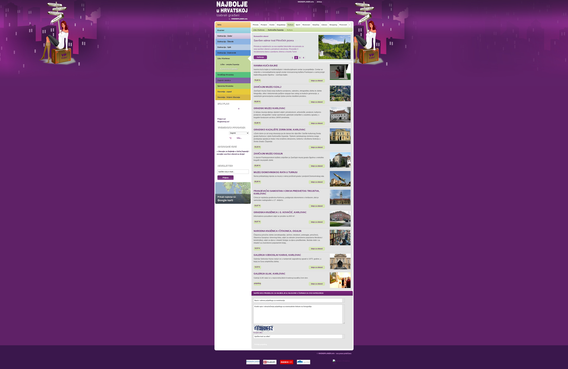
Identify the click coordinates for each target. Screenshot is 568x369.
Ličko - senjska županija (229, 64)
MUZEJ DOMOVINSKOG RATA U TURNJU (275, 172)
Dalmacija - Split (224, 47)
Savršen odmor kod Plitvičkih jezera (274, 40)
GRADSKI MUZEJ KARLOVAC (269, 108)
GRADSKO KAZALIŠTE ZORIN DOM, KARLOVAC (279, 129)
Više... (239, 138)
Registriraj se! (223, 122)
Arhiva (319, 2)
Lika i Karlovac (223, 58)
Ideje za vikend (317, 81)
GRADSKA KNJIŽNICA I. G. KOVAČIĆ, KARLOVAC (280, 212)
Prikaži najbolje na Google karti (233, 193)
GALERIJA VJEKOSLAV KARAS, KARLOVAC (277, 255)
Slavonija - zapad (224, 92)
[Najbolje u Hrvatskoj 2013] (342, 364)
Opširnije (260, 57)
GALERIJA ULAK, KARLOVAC (269, 273)
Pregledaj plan (226, 114)
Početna (338, 1)
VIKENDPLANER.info (306, 2)
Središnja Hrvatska (225, 75)
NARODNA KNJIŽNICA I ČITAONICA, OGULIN (277, 231)
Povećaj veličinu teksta (352, 2)
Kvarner (220, 30)
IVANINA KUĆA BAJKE (266, 65)
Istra (219, 25)
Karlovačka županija (229, 69)
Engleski (294, 2)
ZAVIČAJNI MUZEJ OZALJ (267, 87)
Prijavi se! (221, 119)
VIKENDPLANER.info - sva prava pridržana (334, 353)
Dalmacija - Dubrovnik (226, 53)
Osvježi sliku (257, 332)
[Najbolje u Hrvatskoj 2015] (232, 11)
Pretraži (344, 1)
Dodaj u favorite (332, 1)
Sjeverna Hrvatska (225, 86)
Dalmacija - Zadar (224, 36)
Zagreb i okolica (224, 80)
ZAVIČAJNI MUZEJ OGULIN (268, 153)
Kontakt (327, 1)
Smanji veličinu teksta (349, 2)
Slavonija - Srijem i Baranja (228, 97)
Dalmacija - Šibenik (225, 42)
